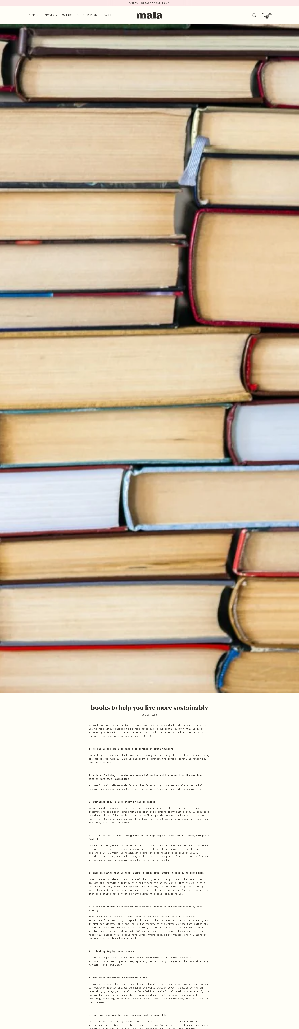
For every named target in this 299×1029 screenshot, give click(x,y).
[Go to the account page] (261, 15)
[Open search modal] (254, 15)
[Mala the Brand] (149, 15)
